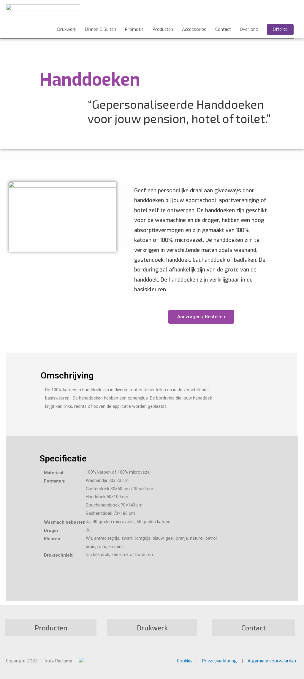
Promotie (134, 29)
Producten (163, 29)
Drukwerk (66, 29)
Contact (223, 29)
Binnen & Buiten (100, 29)
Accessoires (194, 29)
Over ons (249, 29)
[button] (201, 317)
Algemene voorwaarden (272, 661)
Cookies (185, 661)
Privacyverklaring (219, 661)
